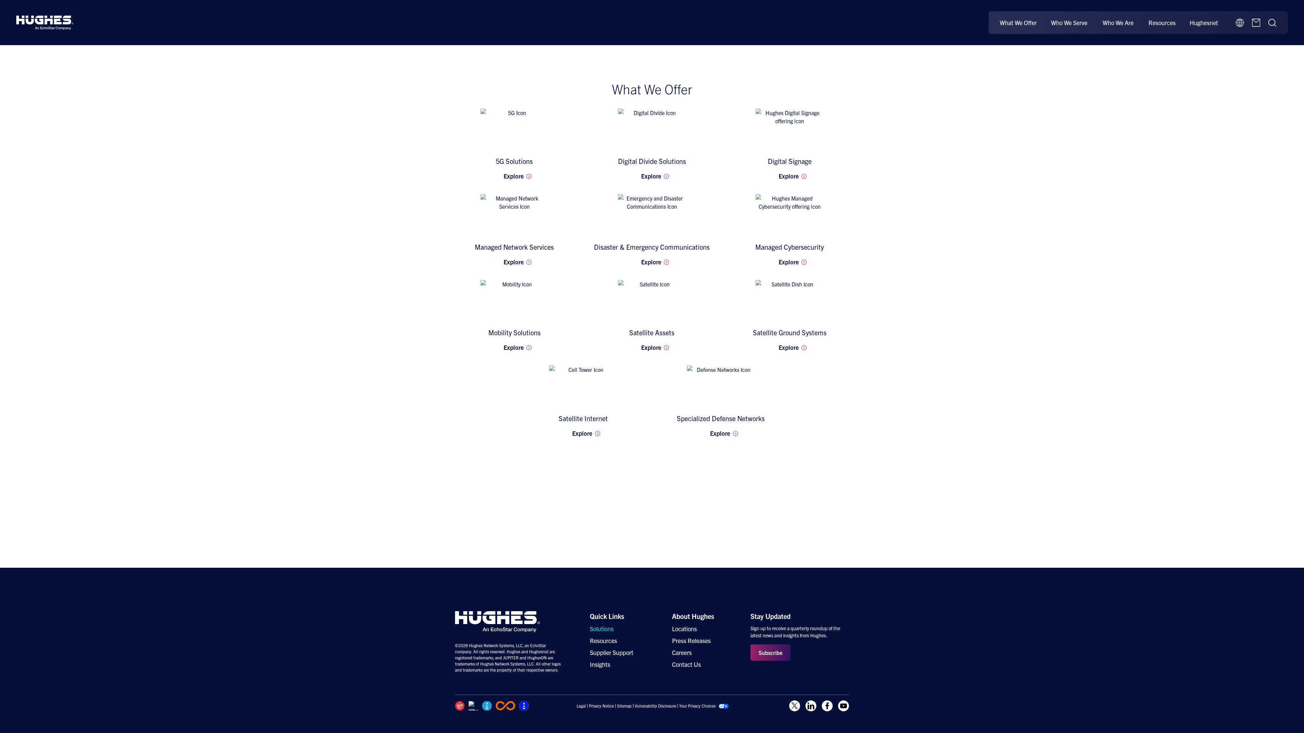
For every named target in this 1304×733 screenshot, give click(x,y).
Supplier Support (611, 652)
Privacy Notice (601, 706)
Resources (1162, 22)
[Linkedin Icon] (810, 705)
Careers (682, 652)
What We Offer (1018, 22)
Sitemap (624, 706)
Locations (684, 629)
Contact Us (686, 664)
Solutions (602, 629)
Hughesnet (1204, 22)
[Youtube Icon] (843, 705)
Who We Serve (1069, 22)
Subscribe (770, 652)
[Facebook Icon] (827, 705)
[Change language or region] (1240, 23)
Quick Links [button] (607, 616)
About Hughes (693, 616)
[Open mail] (1256, 23)
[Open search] (1272, 23)
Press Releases (691, 640)
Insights (600, 664)
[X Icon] (794, 705)
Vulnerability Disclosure (655, 706)
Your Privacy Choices (697, 706)
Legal (581, 706)
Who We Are (1118, 22)
